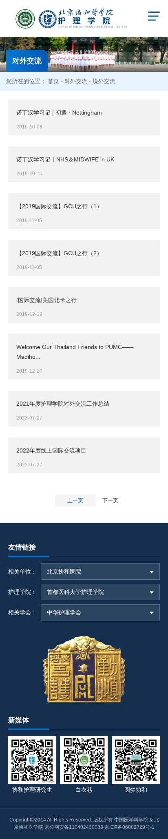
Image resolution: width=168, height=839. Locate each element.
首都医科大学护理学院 (75, 592)
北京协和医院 (64, 571)
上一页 (75, 500)
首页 (53, 81)
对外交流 (75, 81)
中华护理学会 (64, 612)
